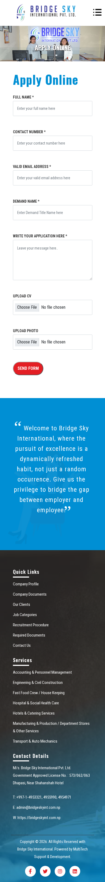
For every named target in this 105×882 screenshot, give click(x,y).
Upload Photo (25, 331)
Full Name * (23, 97)
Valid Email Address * (32, 166)
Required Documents (29, 635)
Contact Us (22, 645)
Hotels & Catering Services (34, 713)
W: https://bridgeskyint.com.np (37, 817)
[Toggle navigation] (97, 13)
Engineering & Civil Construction (38, 682)
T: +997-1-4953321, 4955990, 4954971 (42, 797)
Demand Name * (26, 201)
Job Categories (25, 614)
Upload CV (22, 296)
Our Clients (21, 604)
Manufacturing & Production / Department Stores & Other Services (51, 727)
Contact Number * (29, 132)
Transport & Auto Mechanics (35, 741)
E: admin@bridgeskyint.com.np (36, 807)
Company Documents (30, 594)
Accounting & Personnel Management (42, 672)
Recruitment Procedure (31, 625)
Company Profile (26, 584)
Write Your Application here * (40, 236)
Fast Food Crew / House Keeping (39, 692)
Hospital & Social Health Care (36, 703)
